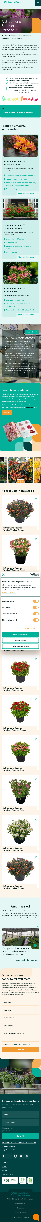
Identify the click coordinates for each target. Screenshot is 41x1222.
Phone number (9, 1018)
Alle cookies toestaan (20, 634)
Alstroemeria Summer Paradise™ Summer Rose (13, 769)
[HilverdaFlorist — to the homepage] (13, 3)
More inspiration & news (26, 960)
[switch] (36, 607)
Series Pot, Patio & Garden (11, 38)
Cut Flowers (8, 1128)
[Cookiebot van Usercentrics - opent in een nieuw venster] (30, 574)
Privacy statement (20, 1213)
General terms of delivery (20, 1217)
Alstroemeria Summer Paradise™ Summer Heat (13, 689)
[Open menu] (38, 3)
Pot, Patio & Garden (23, 36)
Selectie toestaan (20, 640)
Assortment (9, 36)
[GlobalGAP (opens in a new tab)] (22, 1180)
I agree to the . (17, 1044)
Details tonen (30, 628)
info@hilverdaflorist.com (10, 1150)
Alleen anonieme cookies (20, 646)
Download (7, 412)
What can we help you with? (14, 1033)
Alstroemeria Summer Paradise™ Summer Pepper (14, 729)
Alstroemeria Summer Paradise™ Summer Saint (13, 809)
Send (19, 1049)
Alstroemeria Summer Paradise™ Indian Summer (14, 529)
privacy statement (21, 1044)
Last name (7, 1010)
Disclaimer (20, 1208)
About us (5, 1162)
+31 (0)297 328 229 (8, 1146)
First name (8, 1002)
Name (6, 1114)
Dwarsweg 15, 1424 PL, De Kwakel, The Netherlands (19, 1142)
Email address (8, 1025)
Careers (4, 1166)
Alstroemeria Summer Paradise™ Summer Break (14, 569)
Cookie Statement (21, 1203)
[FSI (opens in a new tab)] (10, 1180)
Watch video (31, 332)
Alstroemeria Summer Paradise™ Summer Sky (13, 849)
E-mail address (9, 1122)
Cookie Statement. (9, 592)
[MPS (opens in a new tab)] (30, 1180)
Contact (4, 1170)
